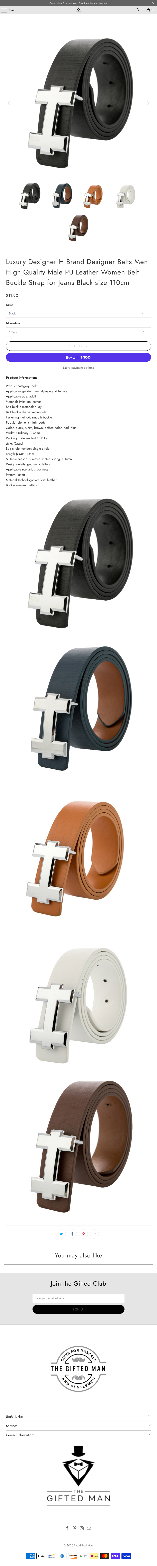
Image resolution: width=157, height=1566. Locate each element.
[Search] (138, 10)
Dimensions (13, 323)
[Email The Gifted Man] (89, 1528)
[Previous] (9, 103)
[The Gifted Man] (78, 10)
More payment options (78, 367)
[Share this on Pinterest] (83, 1234)
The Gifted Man (83, 1545)
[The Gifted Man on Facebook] (67, 1528)
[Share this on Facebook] (72, 1234)
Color (9, 305)
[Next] (148, 103)
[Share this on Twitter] (61, 1234)
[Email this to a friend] (94, 1234)
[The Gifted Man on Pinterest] (75, 1528)
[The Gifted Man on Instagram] (82, 1528)
